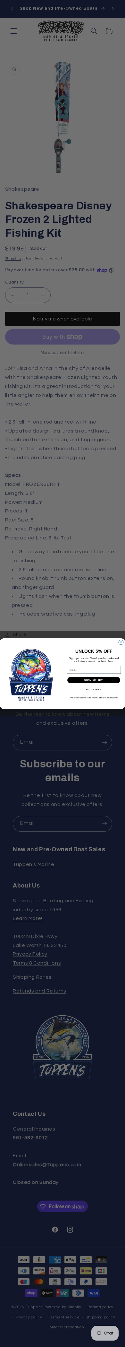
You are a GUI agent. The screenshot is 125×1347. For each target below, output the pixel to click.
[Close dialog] (121, 642)
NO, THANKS (94, 689)
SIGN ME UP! (94, 679)
